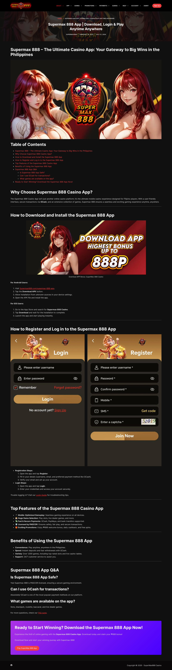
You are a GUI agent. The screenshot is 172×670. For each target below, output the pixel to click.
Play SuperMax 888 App (27, 648)
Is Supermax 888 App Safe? (32, 172)
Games (77, 6)
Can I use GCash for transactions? (35, 175)
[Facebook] (11, 665)
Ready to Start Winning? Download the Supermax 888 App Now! (44, 182)
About (58, 6)
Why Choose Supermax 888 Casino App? (33, 154)
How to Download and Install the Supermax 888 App (38, 157)
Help (124, 6)
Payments (103, 6)
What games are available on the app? (37, 178)
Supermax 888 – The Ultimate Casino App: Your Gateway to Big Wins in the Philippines (53, 151)
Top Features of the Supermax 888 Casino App (36, 163)
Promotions (89, 6)
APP (67, 6)
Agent (146, 6)
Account (135, 6)
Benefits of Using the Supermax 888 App (33, 166)
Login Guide (41, 495)
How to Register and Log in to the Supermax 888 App (39, 160)
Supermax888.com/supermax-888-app (37, 288)
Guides (114, 6)
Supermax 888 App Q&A (26, 169)
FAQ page (42, 613)
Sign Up (157, 6)
